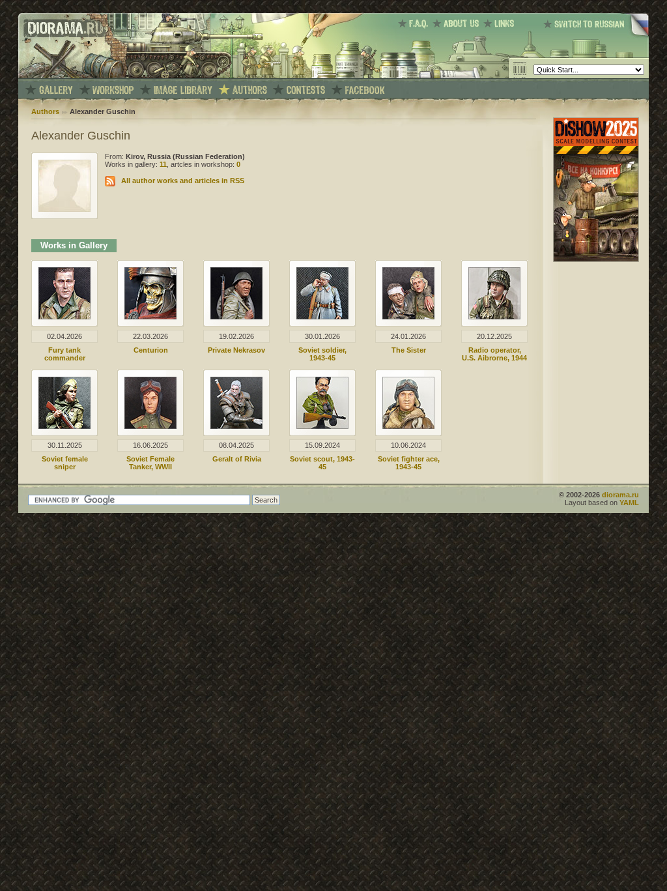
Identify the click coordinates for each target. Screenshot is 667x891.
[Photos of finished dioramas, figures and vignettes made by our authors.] (56, 90)
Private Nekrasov (236, 350)
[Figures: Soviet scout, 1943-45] (322, 426)
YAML (629, 502)
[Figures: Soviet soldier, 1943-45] (322, 317)
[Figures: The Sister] (408, 317)
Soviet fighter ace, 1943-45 (409, 463)
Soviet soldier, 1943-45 (322, 354)
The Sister (408, 350)
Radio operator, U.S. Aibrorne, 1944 (494, 354)
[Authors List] (250, 90)
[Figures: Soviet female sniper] (64, 426)
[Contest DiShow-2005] (306, 90)
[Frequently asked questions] (415, 23)
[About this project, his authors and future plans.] (458, 23)
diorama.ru (620, 495)
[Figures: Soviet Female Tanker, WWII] (150, 426)
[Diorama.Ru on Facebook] (365, 90)
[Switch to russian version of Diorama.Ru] (596, 36)
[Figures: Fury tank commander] (64, 317)
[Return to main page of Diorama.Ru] (62, 76)
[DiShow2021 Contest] (596, 259)
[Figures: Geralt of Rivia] (236, 426)
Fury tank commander (64, 354)
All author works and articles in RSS (182, 180)
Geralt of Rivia (236, 459)
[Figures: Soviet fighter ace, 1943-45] (408, 426)
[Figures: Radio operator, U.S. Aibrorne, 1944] (494, 317)
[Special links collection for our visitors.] (500, 23)
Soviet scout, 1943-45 (322, 463)
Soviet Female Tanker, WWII (150, 463)
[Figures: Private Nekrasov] (236, 317)
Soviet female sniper (65, 463)
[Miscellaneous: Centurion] (150, 317)
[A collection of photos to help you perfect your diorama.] (183, 90)
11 (163, 164)
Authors (45, 111)
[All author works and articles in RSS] (110, 180)
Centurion (151, 350)
